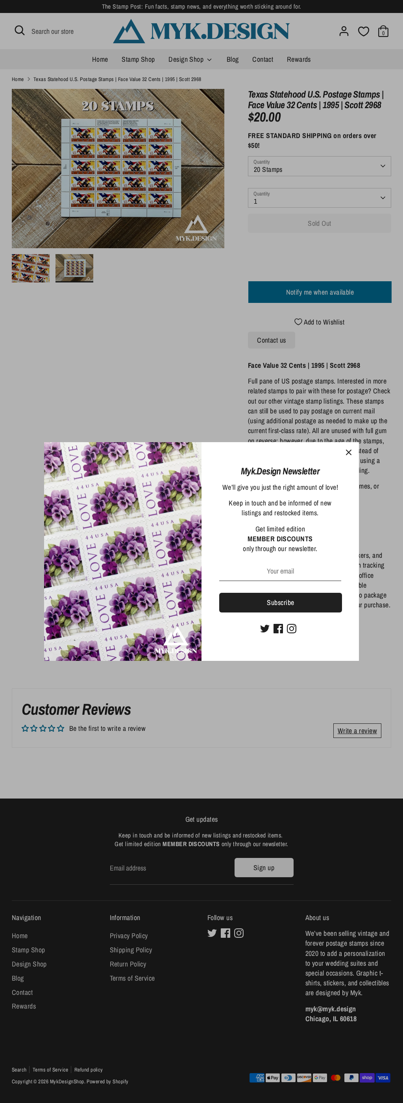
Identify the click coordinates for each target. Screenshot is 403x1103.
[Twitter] (265, 628)
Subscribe (280, 602)
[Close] (348, 452)
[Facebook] (278, 628)
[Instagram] (291, 628)
